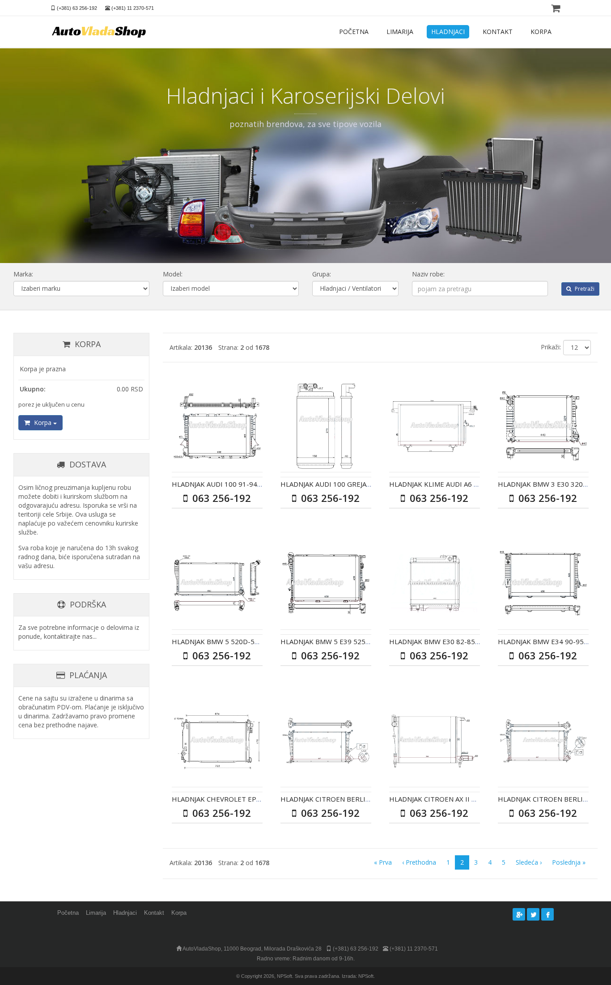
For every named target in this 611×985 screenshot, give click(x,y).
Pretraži (583, 289)
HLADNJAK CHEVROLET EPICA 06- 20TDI (236, 798)
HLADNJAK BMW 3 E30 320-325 (548, 484)
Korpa (42, 422)
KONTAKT (498, 31)
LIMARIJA (399, 31)
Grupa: (321, 274)
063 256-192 (220, 498)
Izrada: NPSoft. (358, 976)
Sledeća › (529, 862)
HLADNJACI (448, 31)
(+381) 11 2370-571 (132, 8)
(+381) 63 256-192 (77, 8)
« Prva (383, 862)
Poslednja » (569, 862)
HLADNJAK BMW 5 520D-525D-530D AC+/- (239, 641)
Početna (68, 912)
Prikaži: (551, 347)
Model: (172, 274)
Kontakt (154, 912)
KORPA (541, 31)
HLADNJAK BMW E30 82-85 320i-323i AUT (456, 641)
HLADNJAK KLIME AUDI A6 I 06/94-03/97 (453, 484)
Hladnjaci (125, 912)
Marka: (23, 274)
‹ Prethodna (419, 862)
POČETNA (354, 31)
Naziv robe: (428, 274)
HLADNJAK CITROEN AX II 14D (436, 798)
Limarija (96, 912)
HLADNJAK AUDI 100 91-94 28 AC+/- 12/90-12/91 (250, 484)
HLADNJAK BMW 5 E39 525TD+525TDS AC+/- (351, 641)
